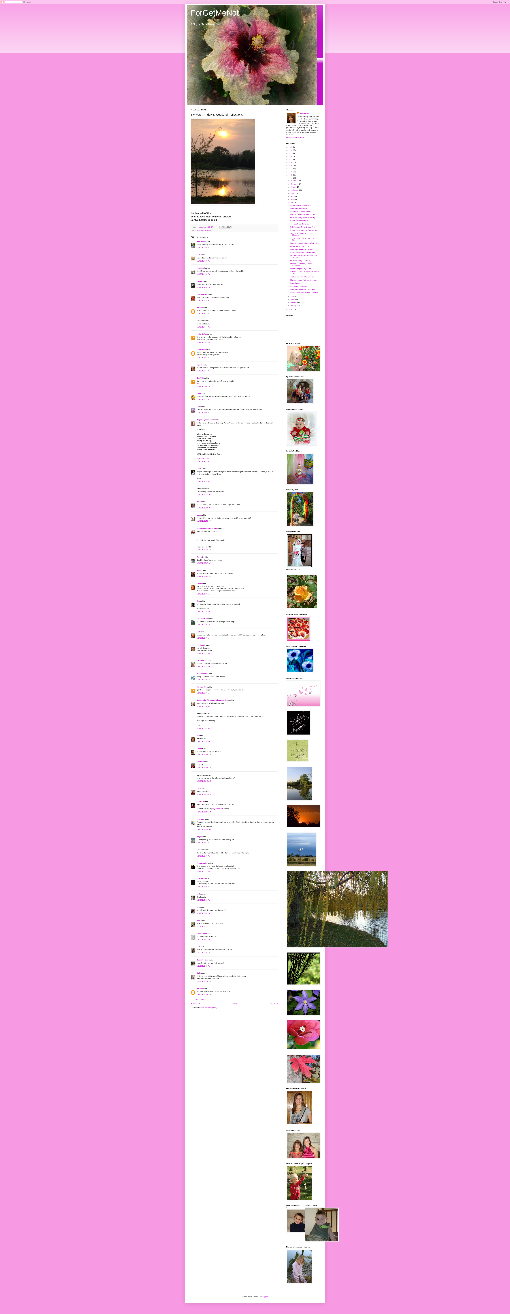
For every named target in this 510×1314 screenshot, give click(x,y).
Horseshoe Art (295, 283)
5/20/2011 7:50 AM (203, 693)
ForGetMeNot (215, 12)
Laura (199, 407)
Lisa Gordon (201, 878)
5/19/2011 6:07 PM (203, 371)
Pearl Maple (201, 645)
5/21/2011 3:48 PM (203, 966)
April (292, 296)
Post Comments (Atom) (208, 1008)
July (292, 196)
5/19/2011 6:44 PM (203, 386)
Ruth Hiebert (201, 242)
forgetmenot (304, 113)
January (293, 306)
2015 (291, 166)
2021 (291, 147)
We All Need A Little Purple (299, 246)
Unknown (200, 308)
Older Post (274, 1004)
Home (235, 1004)
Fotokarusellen (202, 863)
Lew (198, 907)
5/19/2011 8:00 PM (203, 413)
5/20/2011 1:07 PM (203, 843)
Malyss (199, 837)
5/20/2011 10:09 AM (204, 755)
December (294, 181)
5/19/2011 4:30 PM (203, 287)
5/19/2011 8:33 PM (203, 462)
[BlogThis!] (222, 227)
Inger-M (199, 365)
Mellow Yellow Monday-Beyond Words (304, 292)
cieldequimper (202, 933)
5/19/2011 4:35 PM (203, 300)
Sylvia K (200, 469)
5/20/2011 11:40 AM (204, 781)
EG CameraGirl (202, 294)
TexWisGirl (201, 762)
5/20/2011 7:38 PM (203, 900)
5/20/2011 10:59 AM (204, 768)
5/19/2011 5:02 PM (203, 342)
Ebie (198, 601)
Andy (199, 632)
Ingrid (199, 788)
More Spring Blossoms (298, 286)
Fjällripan (200, 281)
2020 (291, 150)
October (293, 187)
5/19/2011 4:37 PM (203, 314)
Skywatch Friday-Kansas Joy (300, 261)
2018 (291, 156)
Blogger (264, 1297)
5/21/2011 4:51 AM (203, 940)
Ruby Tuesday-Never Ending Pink (302, 227)
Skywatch (208, 230)
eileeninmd (201, 268)
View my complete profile (295, 137)
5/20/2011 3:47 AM (203, 638)
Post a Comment (200, 999)
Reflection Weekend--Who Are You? (303, 215)
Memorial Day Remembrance (300, 211)
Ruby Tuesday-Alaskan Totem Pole (303, 289)
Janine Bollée (202, 334)
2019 (291, 153)
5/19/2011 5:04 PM (203, 358)
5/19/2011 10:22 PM (204, 495)
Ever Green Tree (203, 619)
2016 (291, 163)
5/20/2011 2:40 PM (203, 856)
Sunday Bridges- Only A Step (300, 269)
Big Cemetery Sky (203, 459)
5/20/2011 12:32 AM (204, 550)
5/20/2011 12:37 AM (204, 563)
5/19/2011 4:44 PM (203, 327)
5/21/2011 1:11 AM (203, 926)
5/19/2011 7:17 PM (203, 400)
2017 (291, 159)
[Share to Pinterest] (230, 227)
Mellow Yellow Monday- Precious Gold (304, 230)
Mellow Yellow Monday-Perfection (302, 253)
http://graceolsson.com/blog (207, 528)
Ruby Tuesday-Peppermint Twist (302, 249)
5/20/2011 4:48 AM (203, 666)
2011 (291, 178)
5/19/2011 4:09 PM (203, 261)
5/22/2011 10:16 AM (204, 981)
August (293, 193)
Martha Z (200, 557)
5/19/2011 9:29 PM (203, 481)
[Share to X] (225, 227)
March (292, 299)
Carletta (200, 583)
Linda (199, 894)
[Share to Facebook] (227, 227)
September (294, 190)
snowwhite (201, 819)
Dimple (199, 502)
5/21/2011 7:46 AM (203, 953)
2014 (291, 169)
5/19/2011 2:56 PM (203, 248)
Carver (199, 749)
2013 (291, 172)
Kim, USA (200, 378)
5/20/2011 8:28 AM (203, 706)
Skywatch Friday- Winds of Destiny (302, 218)
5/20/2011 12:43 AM (204, 576)
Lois (198, 735)
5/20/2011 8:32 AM (203, 728)
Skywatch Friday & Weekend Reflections (304, 243)
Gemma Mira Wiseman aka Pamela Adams (213, 700)
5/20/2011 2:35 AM (203, 612)
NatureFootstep (202, 960)
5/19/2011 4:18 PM (203, 274)
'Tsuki (199, 920)
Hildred (199, 570)
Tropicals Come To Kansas (300, 224)
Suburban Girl (202, 687)
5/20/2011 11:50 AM (204, 794)
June (292, 199)
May (292, 203)
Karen (199, 393)
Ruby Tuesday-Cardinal (298, 208)
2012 (291, 175)
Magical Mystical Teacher (206, 420)
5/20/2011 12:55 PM (204, 830)
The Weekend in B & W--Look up (302, 277)
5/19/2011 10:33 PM (204, 508)
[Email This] (220, 227)
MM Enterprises (203, 674)
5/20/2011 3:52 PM (203, 871)
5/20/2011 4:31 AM (203, 653)
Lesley (199, 255)
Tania (199, 973)
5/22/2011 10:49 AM (204, 995)
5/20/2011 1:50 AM (203, 594)
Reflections (200, 230)
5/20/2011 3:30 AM (203, 625)
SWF (198, 383)
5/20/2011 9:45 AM (203, 741)
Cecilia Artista (202, 661)
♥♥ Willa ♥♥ (201, 801)
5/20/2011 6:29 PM (203, 887)
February (293, 302)
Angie (199, 515)
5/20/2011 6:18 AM (203, 680)
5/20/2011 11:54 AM (204, 812)
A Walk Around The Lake (299, 221)
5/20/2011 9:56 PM (203, 913)
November (294, 184)
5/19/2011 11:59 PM (204, 521)
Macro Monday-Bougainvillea (300, 205)
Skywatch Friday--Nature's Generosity (303, 280)
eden (198, 947)
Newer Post (195, 1004)
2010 (291, 310)
